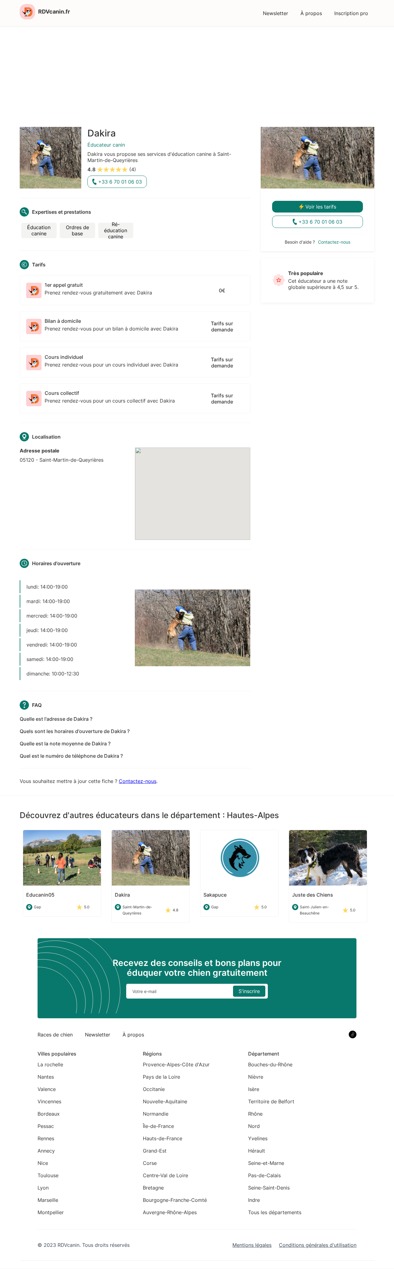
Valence (47, 1089)
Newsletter (275, 13)
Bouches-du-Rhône (270, 1064)
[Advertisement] (197, 73)
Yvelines (257, 1138)
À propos (311, 13)
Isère (253, 1089)
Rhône (255, 1114)
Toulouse (48, 1175)
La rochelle (50, 1064)
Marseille (48, 1200)
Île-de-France (158, 1126)
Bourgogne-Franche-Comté (175, 1200)
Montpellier (51, 1212)
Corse (150, 1163)
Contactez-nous (137, 781)
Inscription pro (351, 13)
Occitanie (154, 1089)
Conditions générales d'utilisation (317, 1245)
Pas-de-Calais (264, 1175)
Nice (43, 1163)
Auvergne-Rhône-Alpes (170, 1212)
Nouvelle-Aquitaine (165, 1101)
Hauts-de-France (162, 1138)
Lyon (43, 1188)
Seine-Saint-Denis (269, 1188)
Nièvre (255, 1077)
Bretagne (153, 1188)
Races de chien (55, 1035)
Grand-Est (155, 1151)
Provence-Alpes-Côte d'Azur (176, 1064)
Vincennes (49, 1101)
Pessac (46, 1126)
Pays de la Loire (161, 1077)
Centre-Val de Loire (165, 1175)
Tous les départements (274, 1212)
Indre (254, 1200)
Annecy (46, 1151)
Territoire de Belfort (271, 1101)
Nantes (46, 1077)
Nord (254, 1126)
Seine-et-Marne (266, 1163)
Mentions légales (251, 1245)
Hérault (256, 1151)
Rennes (46, 1138)
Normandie (155, 1114)
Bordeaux (49, 1114)
